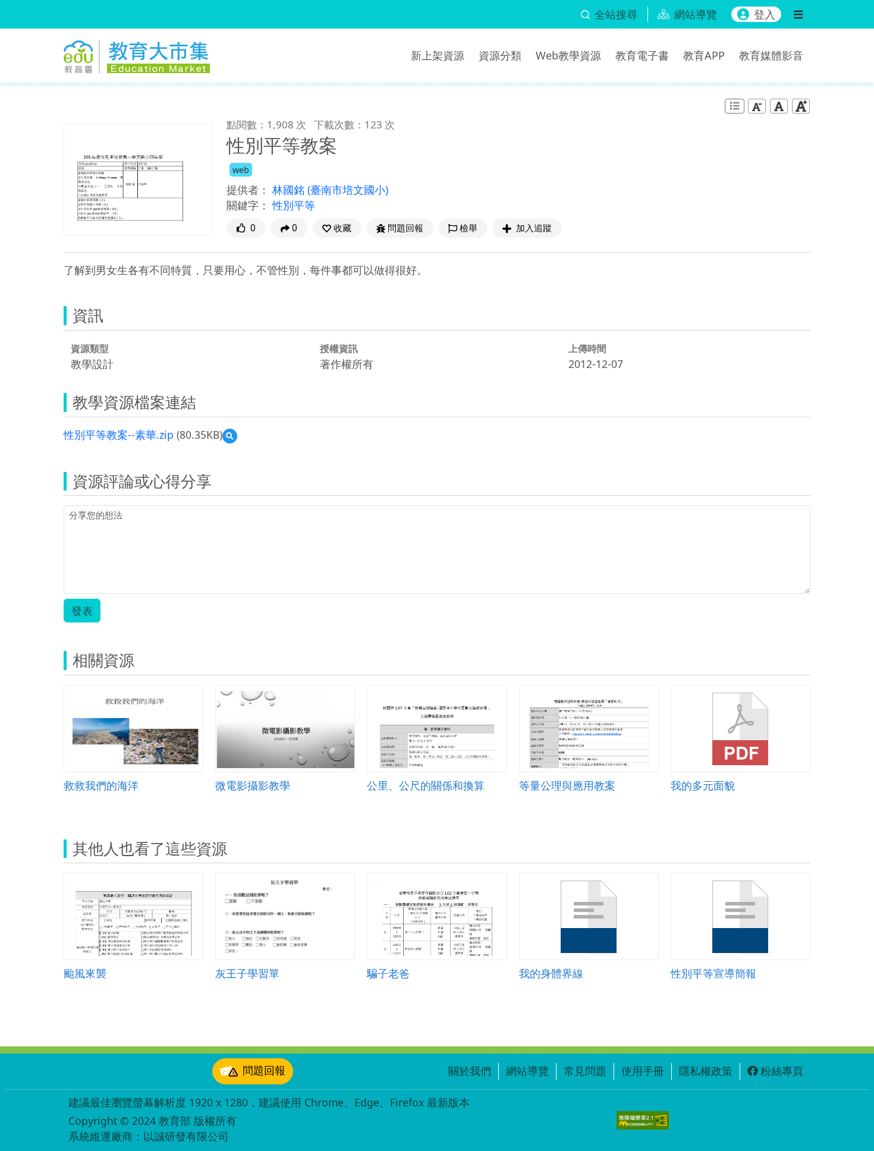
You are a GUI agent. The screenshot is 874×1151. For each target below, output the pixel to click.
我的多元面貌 (703, 785)
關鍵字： (248, 205)
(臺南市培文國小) (347, 190)
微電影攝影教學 (252, 785)
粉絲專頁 (781, 1071)
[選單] (798, 14)
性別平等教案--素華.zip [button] (119, 434)
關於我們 (469, 1071)
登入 (764, 14)
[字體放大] (800, 106)
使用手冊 (642, 1071)
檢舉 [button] (468, 228)
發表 (82, 610)
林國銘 (289, 190)
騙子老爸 (388, 973)
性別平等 (293, 205)
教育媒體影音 (771, 55)
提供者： (248, 190)
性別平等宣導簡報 (713, 973)
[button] (336, 228)
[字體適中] (778, 106)
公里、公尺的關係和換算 (426, 785)
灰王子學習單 (247, 973)
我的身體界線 (551, 973)
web (240, 169)
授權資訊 (339, 348)
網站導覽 (527, 1071)
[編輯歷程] (734, 106)
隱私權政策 (705, 1071)
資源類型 (90, 348)
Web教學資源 (568, 55)
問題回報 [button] (405, 228)
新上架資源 (437, 55)
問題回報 (264, 1070)
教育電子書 (642, 55)
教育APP (704, 55)
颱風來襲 (85, 973)
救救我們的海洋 (101, 785)
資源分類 (500, 55)
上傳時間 (587, 348)
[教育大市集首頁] (137, 53)
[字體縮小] (756, 106)
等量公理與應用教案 (567, 785)
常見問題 (585, 1071)
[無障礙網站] (643, 1120)
